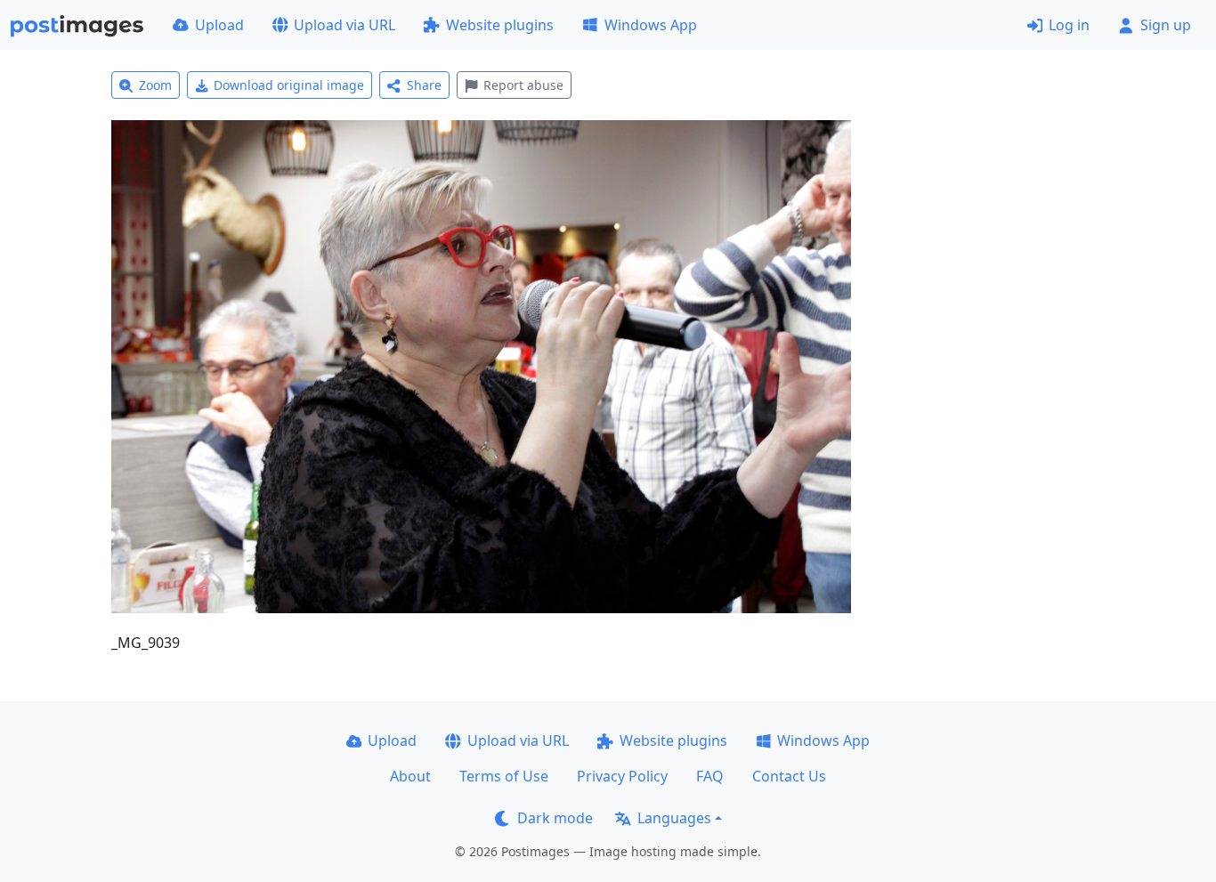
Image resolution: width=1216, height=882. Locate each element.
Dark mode (555, 818)
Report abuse (523, 85)
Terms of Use (503, 776)
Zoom (155, 85)
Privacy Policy (622, 776)
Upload (219, 25)
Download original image (289, 85)
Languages (674, 818)
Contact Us (789, 776)
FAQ (710, 776)
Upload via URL (344, 25)
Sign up (1165, 25)
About (410, 776)
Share (424, 85)
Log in (1069, 25)
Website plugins (500, 25)
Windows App (650, 25)
